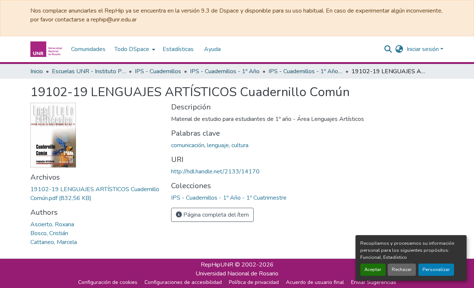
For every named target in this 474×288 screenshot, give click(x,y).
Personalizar (436, 269)
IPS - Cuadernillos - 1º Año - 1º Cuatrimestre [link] (305, 71)
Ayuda (212, 49)
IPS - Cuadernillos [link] (158, 71)
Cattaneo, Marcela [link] (53, 242)
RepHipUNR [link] (217, 265)
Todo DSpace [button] (131, 49)
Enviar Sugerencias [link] (373, 282)
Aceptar (372, 269)
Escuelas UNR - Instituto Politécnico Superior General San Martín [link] (89, 71)
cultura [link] (239, 145)
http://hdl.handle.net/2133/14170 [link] (215, 171)
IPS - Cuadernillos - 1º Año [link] (225, 71)
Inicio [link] (36, 71)
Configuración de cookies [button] (107, 282)
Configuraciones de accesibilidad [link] (183, 282)
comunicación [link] (187, 145)
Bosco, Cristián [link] (49, 233)
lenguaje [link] (218, 145)
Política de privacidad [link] (254, 282)
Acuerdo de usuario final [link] (315, 282)
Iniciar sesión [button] (423, 49)
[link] (96, 194)
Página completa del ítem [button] (215, 215)
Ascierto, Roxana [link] (52, 224)
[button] (47, 49)
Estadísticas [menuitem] (178, 49)
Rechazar (402, 269)
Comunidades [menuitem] (88, 49)
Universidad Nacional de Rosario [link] (237, 274)
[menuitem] (134, 49)
